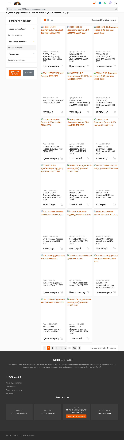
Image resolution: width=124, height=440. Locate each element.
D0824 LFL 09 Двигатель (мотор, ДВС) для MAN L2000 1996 (105, 57)
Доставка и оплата (14, 390)
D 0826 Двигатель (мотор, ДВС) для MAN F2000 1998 (53, 148)
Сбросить (28, 73)
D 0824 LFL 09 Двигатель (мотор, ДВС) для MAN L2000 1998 (52, 196)
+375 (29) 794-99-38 (19, 413)
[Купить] (62, 66)
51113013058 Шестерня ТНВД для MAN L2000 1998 (105, 195)
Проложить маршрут (76, 416)
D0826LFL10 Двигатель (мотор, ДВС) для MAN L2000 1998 (105, 104)
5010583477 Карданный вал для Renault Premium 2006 (105, 285)
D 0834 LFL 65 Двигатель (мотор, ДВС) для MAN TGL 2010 (77, 150)
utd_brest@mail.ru (48, 413)
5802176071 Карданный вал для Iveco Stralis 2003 (52, 329)
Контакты (10, 394)
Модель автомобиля (18, 41)
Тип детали (14, 54)
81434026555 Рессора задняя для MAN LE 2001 (53, 241)
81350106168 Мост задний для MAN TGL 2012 (78, 241)
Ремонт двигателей (14, 383)
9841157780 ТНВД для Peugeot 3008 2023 (53, 101)
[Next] (79, 348)
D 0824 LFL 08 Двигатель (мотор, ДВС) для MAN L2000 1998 (105, 150)
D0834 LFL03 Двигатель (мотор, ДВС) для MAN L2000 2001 (78, 330)
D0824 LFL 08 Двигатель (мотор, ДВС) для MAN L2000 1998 (78, 196)
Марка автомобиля (17, 29)
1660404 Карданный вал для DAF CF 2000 (78, 284)
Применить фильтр (14, 73)
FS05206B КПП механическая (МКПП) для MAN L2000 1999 (79, 102)
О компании (11, 386)
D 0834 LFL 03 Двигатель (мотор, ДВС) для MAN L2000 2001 (52, 57)
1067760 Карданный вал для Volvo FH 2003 (53, 284)
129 (74, 348)
